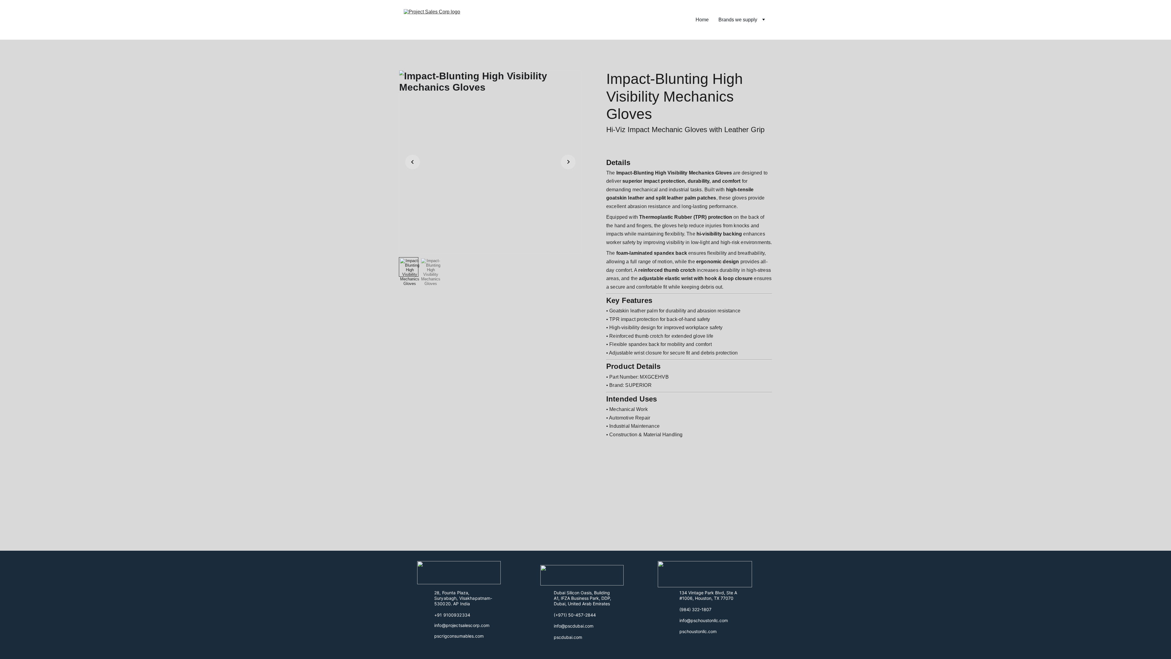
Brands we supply (737, 19)
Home (702, 19)
